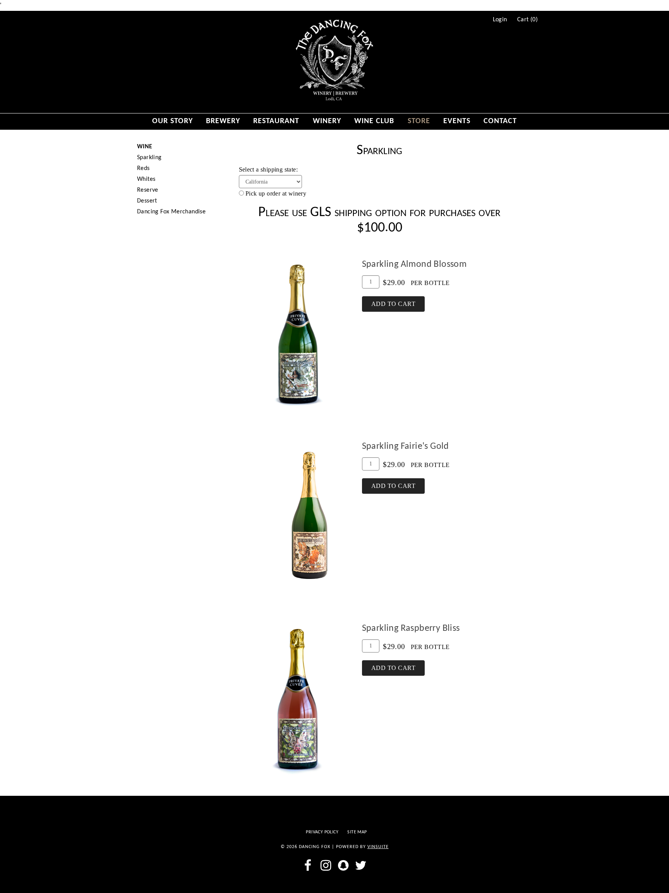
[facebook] (308, 865)
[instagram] (326, 865)
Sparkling (149, 158)
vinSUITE (378, 847)
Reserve (147, 190)
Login (500, 20)
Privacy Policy (322, 832)
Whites (146, 179)
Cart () (527, 20)
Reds (143, 168)
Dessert (147, 201)
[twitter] (361, 865)
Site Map (357, 832)
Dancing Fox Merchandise (171, 212)
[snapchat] (343, 865)
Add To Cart (393, 304)
